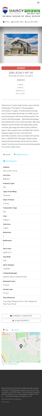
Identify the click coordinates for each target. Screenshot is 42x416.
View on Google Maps (10, 364)
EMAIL (7, 22)
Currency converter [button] (22, 316)
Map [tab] (6, 330)
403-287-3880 (32, 22)
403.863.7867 (18, 22)
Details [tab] (7, 155)
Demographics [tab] (11, 161)
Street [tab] (16, 330)
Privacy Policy (5, 402)
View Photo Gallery (21, 30)
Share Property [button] (22, 321)
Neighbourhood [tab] (21, 155)
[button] (2, 45)
